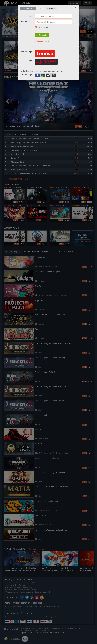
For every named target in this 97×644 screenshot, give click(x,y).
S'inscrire (51, 8)
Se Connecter (28, 8)
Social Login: (27, 74)
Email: (30, 16)
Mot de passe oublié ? (42, 41)
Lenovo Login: (27, 51)
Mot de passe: (27, 21)
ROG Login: (28, 60)
